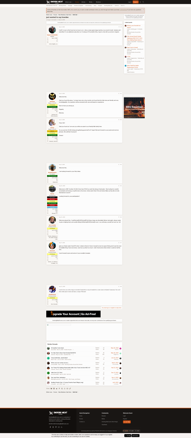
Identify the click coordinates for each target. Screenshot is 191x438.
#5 (121, 185)
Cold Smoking (88, 5)
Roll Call (69, 374)
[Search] (143, 2)
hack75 (116, 349)
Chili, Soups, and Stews (74, 379)
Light (132, 430)
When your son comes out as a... (60, 362)
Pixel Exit (115, 430)
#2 (121, 93)
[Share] (119, 27)
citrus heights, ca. (53, 44)
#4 (121, 164)
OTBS (128, 56)
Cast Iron (117, 5)
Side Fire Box (68, 359)
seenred (53, 354)
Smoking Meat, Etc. (108, 5)
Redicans (116, 359)
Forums (77, 2)
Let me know (123, 9)
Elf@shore (116, 354)
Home (80, 415)
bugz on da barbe (52, 19)
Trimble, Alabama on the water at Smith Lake (52, 238)
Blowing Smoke (62, 5)
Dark (138, 430)
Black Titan (53, 359)
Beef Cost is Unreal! (132, 47)
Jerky (95, 5)
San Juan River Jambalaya (58, 377)
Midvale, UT (54, 213)
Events (128, 44)
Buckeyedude (115, 379)
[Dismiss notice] (143, 9)
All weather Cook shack (57, 348)
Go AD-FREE (127, 422)
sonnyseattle (54, 364)
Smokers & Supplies (78, 5)
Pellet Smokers (130, 72)
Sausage (70, 5)
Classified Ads (67, 354)
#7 (121, 242)
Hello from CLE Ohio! (56, 372)
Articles (83, 2)
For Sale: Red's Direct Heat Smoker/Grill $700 (63, 353)
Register (125, 418)
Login (124, 415)
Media (90, 2)
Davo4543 (53, 349)
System (126, 430)
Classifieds (104, 424)
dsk (117, 369)
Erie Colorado (54, 304)
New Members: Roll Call (51, 5)
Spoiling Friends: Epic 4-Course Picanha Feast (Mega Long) (67, 382)
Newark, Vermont (53, 141)
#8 (121, 286)
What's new (68, 2)
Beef (64, 384)
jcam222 (116, 374)
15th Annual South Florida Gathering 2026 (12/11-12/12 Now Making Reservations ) (134, 38)
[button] (73, 2)
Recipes (100, 5)
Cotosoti (53, 369)
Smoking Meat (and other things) (110, 421)
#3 (121, 119)
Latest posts (128, 22)
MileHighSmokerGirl (56, 379)
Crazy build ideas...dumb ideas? (59, 358)
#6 (121, 217)
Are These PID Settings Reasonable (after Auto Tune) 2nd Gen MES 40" (70, 367)
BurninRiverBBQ (55, 374)
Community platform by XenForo (94, 430)
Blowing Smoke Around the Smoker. (74, 364)
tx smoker (53, 384)
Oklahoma (55, 182)
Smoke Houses (68, 349)
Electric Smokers (67, 369)
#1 (121, 26)
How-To (122, 5)
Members (98, 2)
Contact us (82, 421)
